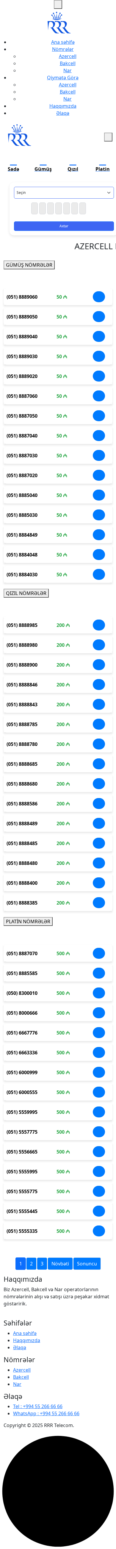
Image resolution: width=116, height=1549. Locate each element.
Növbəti (60, 1263)
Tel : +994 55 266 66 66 (37, 1406)
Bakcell (68, 63)
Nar (67, 70)
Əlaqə (62, 113)
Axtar (63, 226)
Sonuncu (87, 1263)
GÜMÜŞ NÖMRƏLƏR (29, 265)
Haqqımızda (62, 106)
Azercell (67, 56)
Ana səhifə (63, 42)
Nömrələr (63, 49)
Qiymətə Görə (63, 77)
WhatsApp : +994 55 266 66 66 (46, 1413)
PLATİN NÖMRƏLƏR (28, 921)
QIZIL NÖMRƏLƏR (26, 593)
